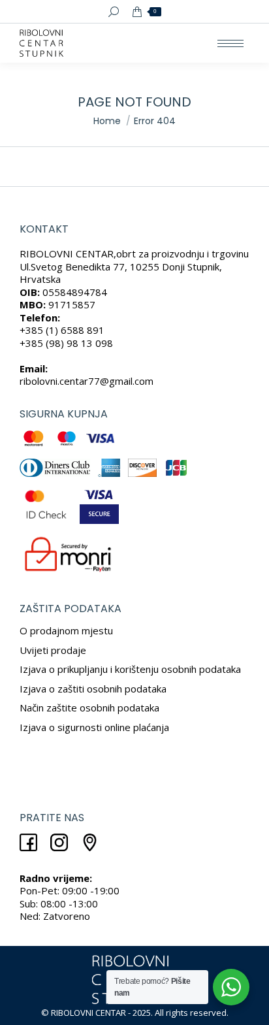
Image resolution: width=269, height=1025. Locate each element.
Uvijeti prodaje (53, 650)
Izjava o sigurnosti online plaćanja (94, 727)
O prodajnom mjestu (66, 630)
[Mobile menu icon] (230, 43)
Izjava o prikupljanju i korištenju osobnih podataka (130, 668)
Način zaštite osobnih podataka (89, 707)
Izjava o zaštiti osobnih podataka (93, 688)
